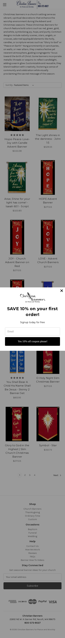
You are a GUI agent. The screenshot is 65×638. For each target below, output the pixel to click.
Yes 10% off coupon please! (32, 341)
